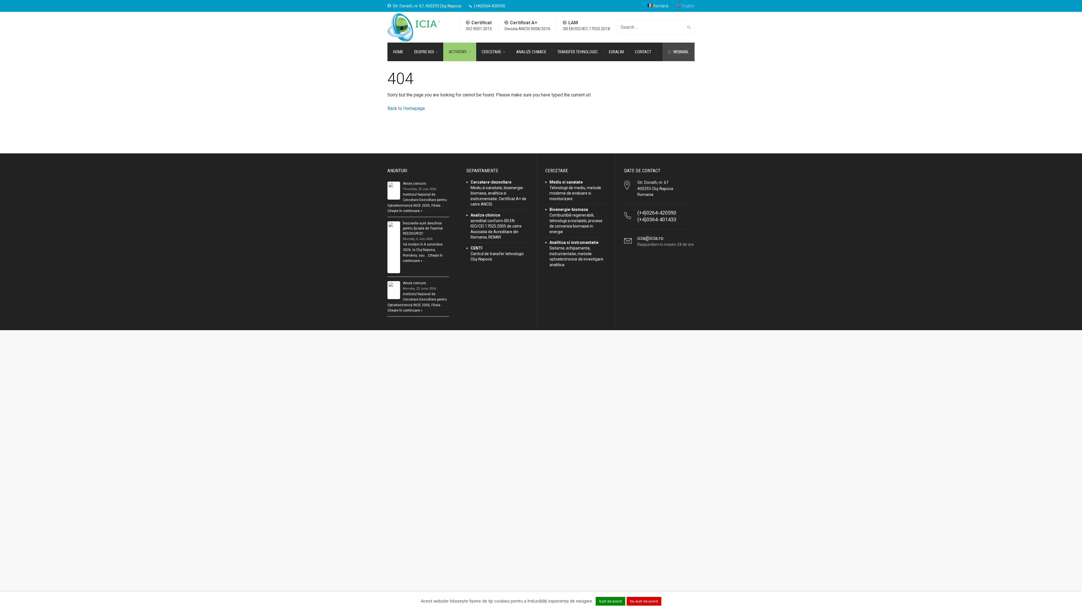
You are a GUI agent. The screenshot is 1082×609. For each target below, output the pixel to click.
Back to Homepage (406, 108)
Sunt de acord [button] (610, 601)
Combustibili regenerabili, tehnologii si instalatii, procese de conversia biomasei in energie (575, 220)
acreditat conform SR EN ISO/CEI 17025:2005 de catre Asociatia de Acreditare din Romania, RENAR (496, 226)
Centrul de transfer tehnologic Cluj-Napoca (497, 253)
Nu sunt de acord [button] (644, 601)
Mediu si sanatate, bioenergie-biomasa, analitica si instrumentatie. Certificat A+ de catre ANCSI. (498, 193)
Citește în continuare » (404, 211)
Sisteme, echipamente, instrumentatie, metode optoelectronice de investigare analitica (576, 253)
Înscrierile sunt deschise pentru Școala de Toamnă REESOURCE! (423, 228)
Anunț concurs (414, 184)
